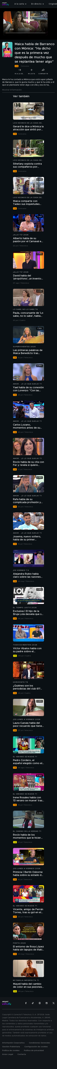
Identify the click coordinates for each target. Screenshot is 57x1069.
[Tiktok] (33, 1003)
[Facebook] (26, 1003)
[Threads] (39, 1003)
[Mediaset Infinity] (5, 4)
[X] (53, 1003)
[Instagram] (46, 1003)
